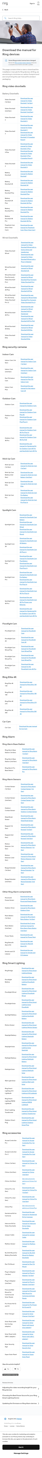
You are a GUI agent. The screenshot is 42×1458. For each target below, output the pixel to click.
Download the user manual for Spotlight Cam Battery (28, 517)
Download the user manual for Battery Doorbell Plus (26, 191)
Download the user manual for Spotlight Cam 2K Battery (28, 540)
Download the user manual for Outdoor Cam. (28, 404)
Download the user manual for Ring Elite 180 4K (28, 693)
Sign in (32, 3)
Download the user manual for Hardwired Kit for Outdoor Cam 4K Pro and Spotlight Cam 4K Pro (28, 447)
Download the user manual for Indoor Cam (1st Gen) (28, 361)
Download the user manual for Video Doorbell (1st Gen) (26, 100)
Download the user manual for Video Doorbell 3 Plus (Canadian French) (26, 154)
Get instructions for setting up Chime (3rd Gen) (29, 1181)
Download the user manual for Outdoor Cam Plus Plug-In (28, 419)
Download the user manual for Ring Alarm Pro (29, 769)
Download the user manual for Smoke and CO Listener (27, 952)
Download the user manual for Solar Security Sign (28, 1345)
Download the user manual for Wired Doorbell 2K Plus (27, 288)
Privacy (6, 1426)
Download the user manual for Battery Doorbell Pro (26, 209)
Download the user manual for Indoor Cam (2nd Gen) (28, 370)
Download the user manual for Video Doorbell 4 (26, 165)
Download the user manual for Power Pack (28, 936)
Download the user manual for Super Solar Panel (28, 1354)
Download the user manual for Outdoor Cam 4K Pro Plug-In (28, 430)
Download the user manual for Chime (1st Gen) (29, 1163)
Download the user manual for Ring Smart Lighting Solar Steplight (29, 1046)
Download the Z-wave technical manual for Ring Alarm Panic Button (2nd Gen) (28, 927)
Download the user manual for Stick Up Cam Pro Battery (28, 492)
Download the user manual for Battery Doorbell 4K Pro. (26, 218)
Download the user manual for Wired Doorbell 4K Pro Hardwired (27, 310)
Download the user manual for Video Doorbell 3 (26, 127)
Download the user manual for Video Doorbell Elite (27, 336)
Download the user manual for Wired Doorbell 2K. (27, 268)
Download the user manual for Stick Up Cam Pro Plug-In (28, 500)
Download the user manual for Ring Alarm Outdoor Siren (27, 908)
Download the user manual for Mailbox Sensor (28, 1244)
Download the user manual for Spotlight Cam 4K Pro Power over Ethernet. (28, 601)
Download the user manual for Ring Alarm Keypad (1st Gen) (28, 827)
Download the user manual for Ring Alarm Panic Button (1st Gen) (27, 917)
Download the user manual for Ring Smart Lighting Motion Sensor (29, 1025)
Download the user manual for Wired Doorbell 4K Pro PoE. (28, 318)
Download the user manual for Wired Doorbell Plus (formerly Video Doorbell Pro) (28, 278)
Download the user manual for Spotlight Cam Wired (28, 524)
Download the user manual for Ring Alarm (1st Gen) (29, 751)
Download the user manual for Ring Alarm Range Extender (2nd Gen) (28, 880)
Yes (8, 1369)
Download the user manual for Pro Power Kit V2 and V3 (29, 1305)
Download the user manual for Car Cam (28, 727)
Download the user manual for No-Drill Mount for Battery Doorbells (28, 1254)
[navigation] (21, 17)
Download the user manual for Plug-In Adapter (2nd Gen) (28, 1282)
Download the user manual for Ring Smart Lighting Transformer (29, 1111)
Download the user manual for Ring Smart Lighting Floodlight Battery (29, 980)
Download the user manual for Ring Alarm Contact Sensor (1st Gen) (28, 787)
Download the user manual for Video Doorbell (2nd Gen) (26, 109)
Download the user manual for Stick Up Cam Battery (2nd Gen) (28, 475)
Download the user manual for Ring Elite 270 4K (28, 702)
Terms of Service (20, 1426)
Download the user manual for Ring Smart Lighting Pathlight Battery (29, 1058)
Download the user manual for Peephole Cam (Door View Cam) (27, 227)
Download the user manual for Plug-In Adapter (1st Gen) (28, 1273)
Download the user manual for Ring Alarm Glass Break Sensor (28, 818)
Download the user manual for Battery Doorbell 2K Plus (26, 200)
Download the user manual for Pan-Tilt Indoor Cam (27, 379)
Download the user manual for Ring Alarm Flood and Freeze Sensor (28, 899)
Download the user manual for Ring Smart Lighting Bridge (29, 970)
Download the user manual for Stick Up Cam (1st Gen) (28, 466)
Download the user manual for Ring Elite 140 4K (28, 684)
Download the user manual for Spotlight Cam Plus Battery (28, 558)
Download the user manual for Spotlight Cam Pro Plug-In (28, 582)
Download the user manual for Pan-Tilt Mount (28, 1264)
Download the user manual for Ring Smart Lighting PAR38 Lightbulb (29, 1101)
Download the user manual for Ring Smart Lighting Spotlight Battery (29, 1015)
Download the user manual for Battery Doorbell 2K (26, 182)
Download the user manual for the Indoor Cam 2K (28, 388)
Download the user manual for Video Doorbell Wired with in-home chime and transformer (28, 247)
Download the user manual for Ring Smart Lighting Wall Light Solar (29, 1080)
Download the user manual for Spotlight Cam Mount (28, 531)
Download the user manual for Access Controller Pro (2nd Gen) (28, 1153)
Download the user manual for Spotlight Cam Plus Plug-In (28, 565)
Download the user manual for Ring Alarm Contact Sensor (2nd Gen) (28, 799)
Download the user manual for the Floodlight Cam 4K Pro (28, 666)
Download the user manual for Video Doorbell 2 (26, 118)
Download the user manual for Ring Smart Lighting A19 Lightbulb (29, 1091)
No (18, 1369)
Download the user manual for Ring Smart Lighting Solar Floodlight (29, 1003)
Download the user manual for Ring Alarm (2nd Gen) (29, 760)
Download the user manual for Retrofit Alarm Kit (26, 943)
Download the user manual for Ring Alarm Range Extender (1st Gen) (28, 869)
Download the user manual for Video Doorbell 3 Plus (26, 146)
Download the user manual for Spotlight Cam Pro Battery (28, 574)
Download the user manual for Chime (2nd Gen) (28, 1172)
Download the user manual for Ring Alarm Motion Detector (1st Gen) (28, 846)
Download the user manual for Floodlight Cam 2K (28, 639)
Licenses (12, 1426)
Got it (21, 1447)
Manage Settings (21, 1453)
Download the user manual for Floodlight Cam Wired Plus (28, 648)
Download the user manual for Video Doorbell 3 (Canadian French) (27, 136)
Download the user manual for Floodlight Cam (28, 631)
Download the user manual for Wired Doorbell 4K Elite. (27, 327)
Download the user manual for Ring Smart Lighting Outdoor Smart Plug (29, 1121)
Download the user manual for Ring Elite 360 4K (28, 711)
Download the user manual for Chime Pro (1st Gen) (29, 1190)
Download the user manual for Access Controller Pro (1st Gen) (28, 1141)
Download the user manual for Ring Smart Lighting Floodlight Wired (29, 992)
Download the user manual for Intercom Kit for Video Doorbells (29, 1224)
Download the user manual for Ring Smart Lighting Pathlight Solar (29, 1069)
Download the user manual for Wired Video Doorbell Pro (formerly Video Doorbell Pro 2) (29, 298)
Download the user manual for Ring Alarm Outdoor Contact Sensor (29, 809)
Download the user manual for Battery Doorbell (26, 173)
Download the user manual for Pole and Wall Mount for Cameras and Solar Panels (29, 1293)
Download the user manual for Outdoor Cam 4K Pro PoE (28, 437)
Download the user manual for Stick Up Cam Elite (28, 483)
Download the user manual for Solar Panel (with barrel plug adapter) (28, 1324)
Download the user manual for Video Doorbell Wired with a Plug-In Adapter (28, 258)
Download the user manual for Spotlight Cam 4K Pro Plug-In (28, 591)
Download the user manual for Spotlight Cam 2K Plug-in (28, 549)
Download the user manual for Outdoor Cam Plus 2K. (28, 412)
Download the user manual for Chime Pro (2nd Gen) (29, 1199)
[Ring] (5, 3)
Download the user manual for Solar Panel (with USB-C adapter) (28, 1335)
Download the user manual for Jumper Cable (28, 1235)
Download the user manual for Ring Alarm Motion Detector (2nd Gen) (28, 857)
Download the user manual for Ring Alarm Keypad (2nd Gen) (28, 836)
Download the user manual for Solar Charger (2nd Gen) (28, 1313)
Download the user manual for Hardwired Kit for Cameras (29, 1214)
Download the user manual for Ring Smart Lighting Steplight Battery (29, 1035)
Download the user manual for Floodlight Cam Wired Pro (28, 657)
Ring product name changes (23, 63)
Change (19, 1419)
